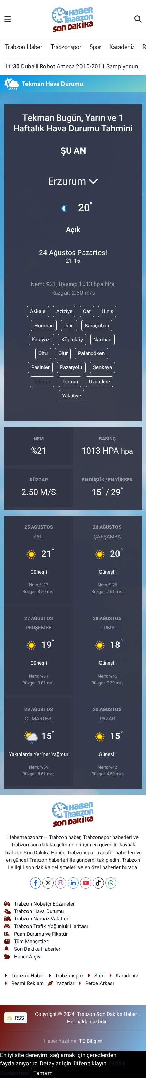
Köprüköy (72, 339)
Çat (87, 311)
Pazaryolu (71, 367)
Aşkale (37, 311)
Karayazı (41, 339)
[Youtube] (85, 883)
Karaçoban (97, 326)
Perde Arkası (99, 983)
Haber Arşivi (28, 957)
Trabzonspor (66, 47)
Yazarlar (65, 983)
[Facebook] (35, 883)
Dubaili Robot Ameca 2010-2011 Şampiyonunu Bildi (73, 66)
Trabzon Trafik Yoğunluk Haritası (51, 926)
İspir (69, 326)
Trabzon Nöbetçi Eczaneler (44, 904)
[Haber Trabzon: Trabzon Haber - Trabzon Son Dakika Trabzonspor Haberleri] (72, 19)
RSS (19, 1018)
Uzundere (99, 382)
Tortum (70, 382)
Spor (96, 47)
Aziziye (64, 311)
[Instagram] (60, 883)
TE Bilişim (90, 1041)
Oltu (43, 353)
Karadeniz (121, 47)
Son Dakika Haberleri (38, 949)
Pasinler (40, 367)
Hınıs (107, 311)
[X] (48, 883)
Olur (63, 353)
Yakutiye (71, 395)
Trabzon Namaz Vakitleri (42, 919)
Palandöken (91, 353)
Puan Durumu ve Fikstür (41, 934)
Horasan (44, 326)
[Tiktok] (98, 883)
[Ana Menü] (7, 19)
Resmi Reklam (27, 983)
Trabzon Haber (23, 47)
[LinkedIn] (73, 883)
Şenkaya (102, 367)
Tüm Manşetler (31, 941)
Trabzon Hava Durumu (39, 911)
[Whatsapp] (110, 883)
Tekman (42, 382)
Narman (102, 339)
